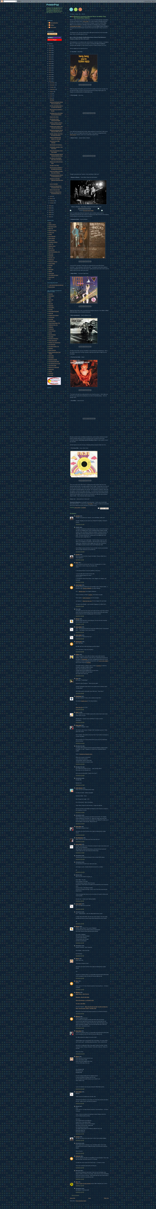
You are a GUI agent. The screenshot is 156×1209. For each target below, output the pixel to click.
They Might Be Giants (53, 275)
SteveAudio (51, 357)
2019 (50, 61)
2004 (50, 216)
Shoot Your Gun (79, 707)
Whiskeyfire (51, 369)
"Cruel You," (98, 665)
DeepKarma (78, 696)
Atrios (50, 297)
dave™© (78, 712)
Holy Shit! (52, 99)
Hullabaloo (51, 327)
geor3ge (78, 515)
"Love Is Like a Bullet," (103, 660)
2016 (50, 67)
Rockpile (50, 265)
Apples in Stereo (52, 224)
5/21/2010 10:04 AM (80, 722)
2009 (50, 205)
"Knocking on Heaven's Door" (86, 754)
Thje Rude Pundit (52, 365)
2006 (50, 212)
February (52, 200)
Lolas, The (51, 244)
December (52, 82)
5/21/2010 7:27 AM (80, 624)
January (52, 202)
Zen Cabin (51, 375)
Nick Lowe (51, 253)
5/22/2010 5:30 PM (80, 1153)
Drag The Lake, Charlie (84, 1008)
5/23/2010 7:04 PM (80, 1185)
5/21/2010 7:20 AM (80, 616)
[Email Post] (98, 508)
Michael (77, 618)
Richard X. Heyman (53, 261)
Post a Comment (75, 1195)
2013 (50, 74)
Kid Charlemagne (54, 22)
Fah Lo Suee (86, 21)
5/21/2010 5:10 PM (80, 978)
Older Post (106, 1198)
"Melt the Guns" (82, 591)
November (52, 85)
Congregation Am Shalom (75, 26)
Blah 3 (50, 301)
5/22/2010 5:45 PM (80, 1167)
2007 (50, 210)
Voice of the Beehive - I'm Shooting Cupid (85, 1000)
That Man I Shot (92, 1008)
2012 (50, 76)
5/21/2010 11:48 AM (80, 852)
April (51, 196)
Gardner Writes (52, 321)
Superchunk (51, 273)
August (51, 91)
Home (89, 1198)
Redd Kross (51, 259)
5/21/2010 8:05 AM (80, 651)
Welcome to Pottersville (54, 367)
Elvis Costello (52, 240)
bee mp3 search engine (88, 210)
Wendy (77, 958)
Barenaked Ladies (53, 226)
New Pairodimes (52, 334)
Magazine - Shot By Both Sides (82, 997)
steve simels (79, 626)
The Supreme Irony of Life (54, 363)
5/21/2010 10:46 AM (80, 823)
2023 (50, 52)
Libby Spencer (79, 787)
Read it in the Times (54, 116)
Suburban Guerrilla (53, 359)
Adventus (51, 293)
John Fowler (79, 585)
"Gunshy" (90, 594)
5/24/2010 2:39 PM (80, 1192)
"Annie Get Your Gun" (87, 601)
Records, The (52, 257)
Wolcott (50, 371)
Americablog (51, 295)
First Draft (51, 319)
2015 (50, 70)
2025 (50, 48)
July (51, 93)
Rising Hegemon (52, 350)
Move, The (51, 248)
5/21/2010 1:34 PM (80, 923)
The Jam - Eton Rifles (80, 1003)
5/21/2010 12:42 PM (80, 872)
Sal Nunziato (79, 641)
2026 (50, 45)
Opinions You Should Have (54, 342)
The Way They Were (54, 165)
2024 (50, 50)
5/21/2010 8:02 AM (80, 638)
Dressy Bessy (52, 238)
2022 (50, 54)
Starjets (50, 271)
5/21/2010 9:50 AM (80, 709)
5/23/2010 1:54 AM (80, 1179)
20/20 (50, 222)
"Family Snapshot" (86, 597)
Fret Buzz (88, 662)
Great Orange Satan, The (54, 323)
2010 (50, 81)
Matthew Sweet (52, 246)
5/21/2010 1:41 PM (80, 942)
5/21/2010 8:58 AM (80, 693)
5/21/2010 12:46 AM (80, 551)
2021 (50, 56)
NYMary (77, 654)
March (51, 198)
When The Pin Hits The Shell (91, 1006)
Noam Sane (78, 725)
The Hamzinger (79, 837)
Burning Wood (52, 287)
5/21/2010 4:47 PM (80, 955)
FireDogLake (51, 317)
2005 (50, 214)
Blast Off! (51, 303)
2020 (50, 59)
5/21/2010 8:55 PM (80, 1028)
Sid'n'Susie (51, 269)
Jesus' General (52, 330)
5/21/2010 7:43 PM (80, 989)
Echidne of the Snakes (53, 315)
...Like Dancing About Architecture (56, 285)
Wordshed (51, 373)
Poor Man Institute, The (54, 346)
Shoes (50, 267)
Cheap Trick (51, 232)
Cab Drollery (51, 307)
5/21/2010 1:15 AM (80, 559)
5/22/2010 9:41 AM (80, 1103)
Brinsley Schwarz (52, 230)
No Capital (51, 336)
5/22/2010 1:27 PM (80, 1133)
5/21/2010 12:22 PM (80, 859)
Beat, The (51, 228)
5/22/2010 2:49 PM (80, 1140)
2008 (50, 207)
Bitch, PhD (51, 299)
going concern (73, 134)
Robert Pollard (52, 263)
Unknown (78, 1156)
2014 (50, 72)
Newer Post (72, 1198)
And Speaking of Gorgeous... (56, 144)
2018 (50, 63)
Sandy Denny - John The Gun (82, 994)
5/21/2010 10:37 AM (80, 785)
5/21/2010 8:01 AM (80, 632)
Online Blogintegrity (53, 340)
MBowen (78, 992)
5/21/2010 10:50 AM (80, 835)
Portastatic (51, 255)
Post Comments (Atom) (81, 1200)
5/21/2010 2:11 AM (80, 606)
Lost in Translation (54, 183)
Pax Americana (52, 344)
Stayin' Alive (51, 355)
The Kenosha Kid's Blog (54, 361)
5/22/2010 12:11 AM (80, 1089)
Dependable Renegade (54, 311)
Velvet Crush (51, 277)
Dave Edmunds (52, 236)
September (52, 89)
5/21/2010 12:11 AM (80, 524)
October (52, 87)
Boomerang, (84, 659)
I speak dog (51, 329)
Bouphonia (51, 305)
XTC (50, 279)
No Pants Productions (53, 338)
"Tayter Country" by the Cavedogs (83, 1183)
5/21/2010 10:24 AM (80, 764)
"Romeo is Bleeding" (87, 588)
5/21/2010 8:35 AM (80, 675)
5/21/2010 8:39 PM (80, 1013)
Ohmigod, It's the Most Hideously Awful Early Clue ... (56, 180)
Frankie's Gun (84, 701)
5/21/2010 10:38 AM (80, 812)
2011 (50, 78)
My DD (50, 332)
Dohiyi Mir (51, 313)
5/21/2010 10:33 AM (80, 775)
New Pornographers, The (54, 251)
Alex (77, 1181)
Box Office (90, 503)
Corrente (51, 309)
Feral (77, 678)
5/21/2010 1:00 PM (80, 901)
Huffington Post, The (53, 325)
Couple (50, 234)
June (51, 96)
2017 (50, 65)
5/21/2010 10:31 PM (80, 1053)
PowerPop (52, 4)
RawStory (51, 348)
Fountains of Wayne (53, 242)
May (51, 98)
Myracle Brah (52, 249)
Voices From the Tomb (55, 189)
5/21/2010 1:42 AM (80, 582)
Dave (77, 562)
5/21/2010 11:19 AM (80, 841)
